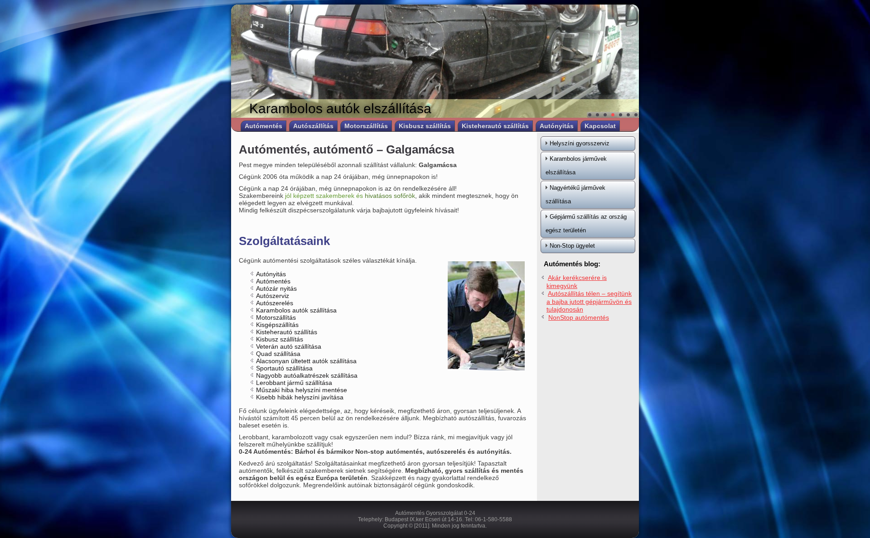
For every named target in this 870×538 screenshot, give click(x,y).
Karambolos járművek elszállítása (576, 165)
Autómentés (263, 126)
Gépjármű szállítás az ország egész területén (586, 223)
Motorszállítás (366, 126)
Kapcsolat (600, 126)
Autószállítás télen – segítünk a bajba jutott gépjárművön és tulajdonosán (589, 301)
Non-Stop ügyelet (572, 245)
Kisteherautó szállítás (495, 126)
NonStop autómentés (578, 317)
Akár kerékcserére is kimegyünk (576, 281)
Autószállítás (313, 126)
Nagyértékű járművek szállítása (575, 194)
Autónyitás (557, 126)
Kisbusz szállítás (425, 126)
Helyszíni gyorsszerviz (579, 143)
